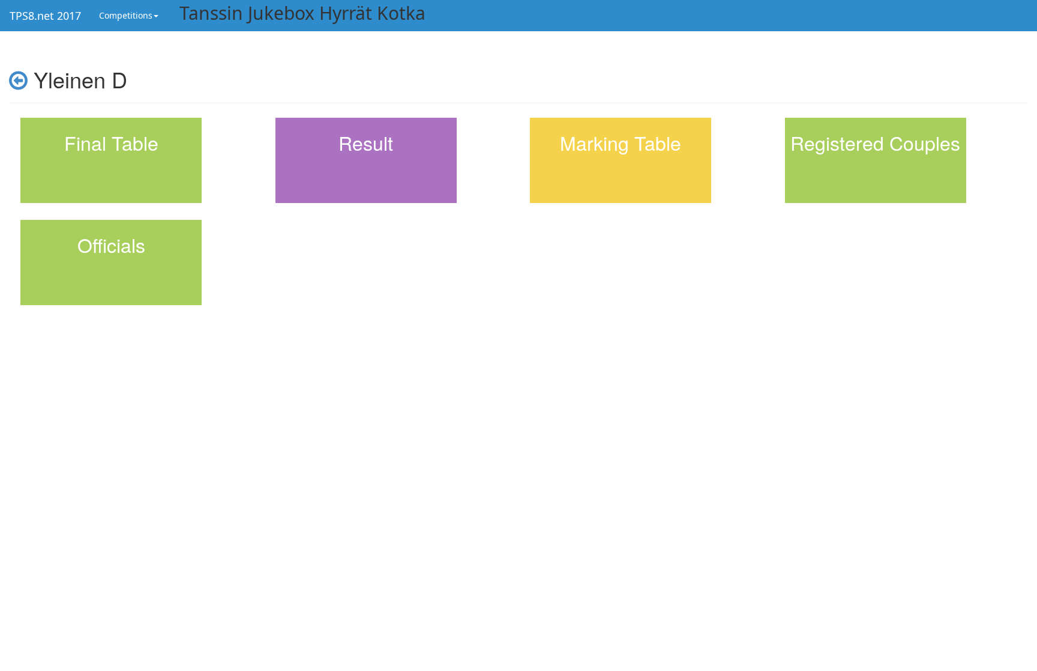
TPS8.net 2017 (45, 15)
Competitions (125, 15)
